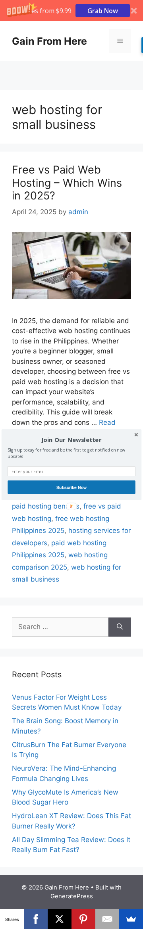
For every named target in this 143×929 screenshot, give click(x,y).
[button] (71, 439)
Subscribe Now (71, 487)
